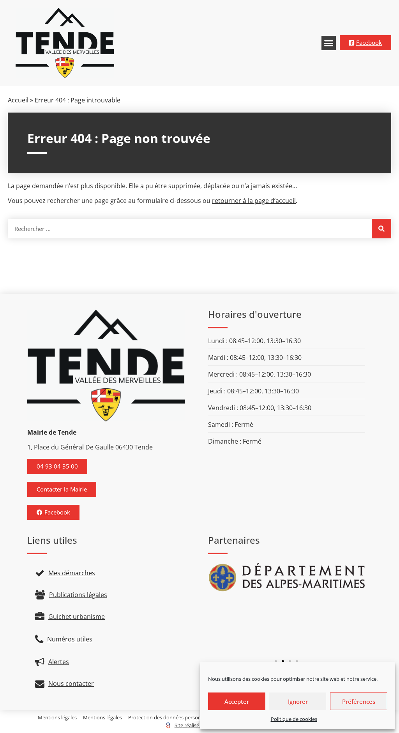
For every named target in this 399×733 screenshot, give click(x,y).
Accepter (236, 701)
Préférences (358, 701)
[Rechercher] (381, 228)
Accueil (18, 100)
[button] (328, 43)
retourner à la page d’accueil (254, 200)
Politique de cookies (294, 718)
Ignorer (298, 701)
